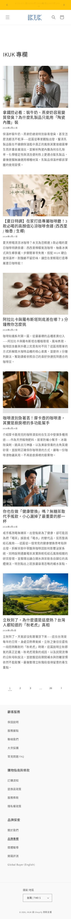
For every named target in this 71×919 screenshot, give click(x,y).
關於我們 (13, 830)
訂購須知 (13, 780)
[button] (7, 17)
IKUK (29, 912)
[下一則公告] (64, 5)
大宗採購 (13, 748)
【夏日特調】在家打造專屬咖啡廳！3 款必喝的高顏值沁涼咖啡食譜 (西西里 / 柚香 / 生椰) (35, 226)
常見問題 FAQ (16, 756)
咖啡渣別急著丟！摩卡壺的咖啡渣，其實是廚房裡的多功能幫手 (34, 421)
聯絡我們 (13, 739)
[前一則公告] (7, 5)
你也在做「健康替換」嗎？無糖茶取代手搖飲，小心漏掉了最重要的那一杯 (34, 516)
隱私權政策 (14, 806)
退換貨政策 (14, 789)
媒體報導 (13, 847)
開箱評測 (13, 856)
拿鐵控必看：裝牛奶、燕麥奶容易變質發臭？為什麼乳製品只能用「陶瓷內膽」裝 (34, 117)
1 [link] (10, 688)
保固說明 (13, 722)
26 (50, 688)
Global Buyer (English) (21, 864)
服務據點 (13, 730)
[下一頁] (61, 688)
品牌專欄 (13, 838)
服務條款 (13, 797)
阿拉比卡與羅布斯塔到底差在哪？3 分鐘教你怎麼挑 (35, 322)
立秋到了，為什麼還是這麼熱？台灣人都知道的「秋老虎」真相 (34, 623)
